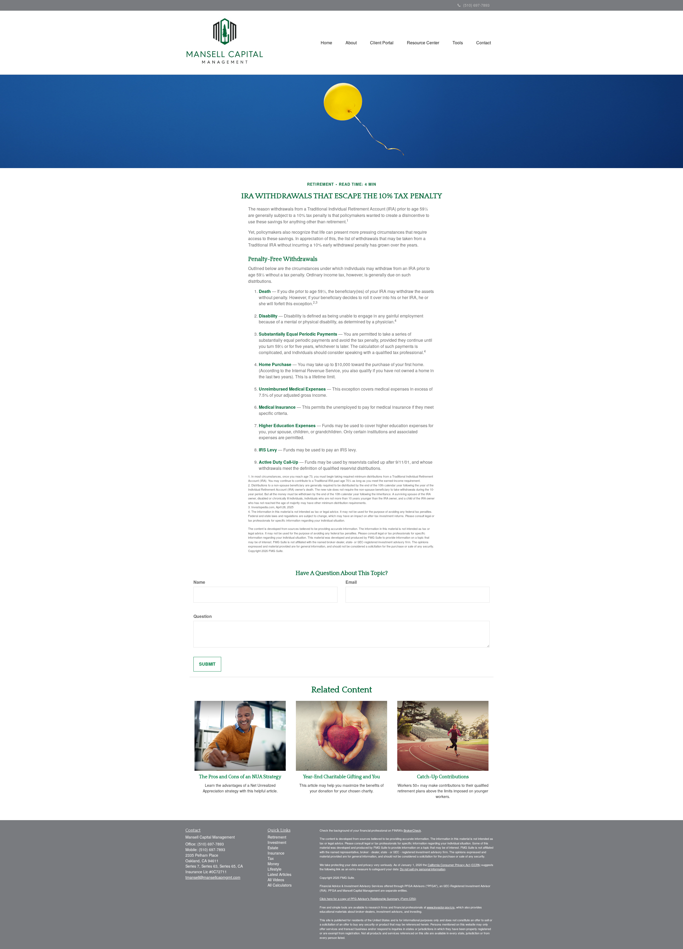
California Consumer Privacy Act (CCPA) (454, 865)
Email (351, 582)
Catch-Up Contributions (443, 777)
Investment (277, 842)
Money (273, 863)
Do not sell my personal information (422, 869)
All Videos (276, 879)
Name (199, 582)
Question (202, 616)
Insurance (276, 853)
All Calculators (280, 885)
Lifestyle (274, 869)
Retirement (277, 837)
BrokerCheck (412, 830)
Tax (271, 858)
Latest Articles (279, 874)
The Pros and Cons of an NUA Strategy (240, 777)
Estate (273, 847)
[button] (351, 42)
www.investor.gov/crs (441, 907)
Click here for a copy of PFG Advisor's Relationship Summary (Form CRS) (368, 898)
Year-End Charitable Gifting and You (341, 777)
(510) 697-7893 (476, 5)
